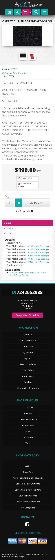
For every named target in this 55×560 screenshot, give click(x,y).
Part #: (6, 69)
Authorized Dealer (24, 185)
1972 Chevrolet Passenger (37, 249)
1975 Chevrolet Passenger (37, 259)
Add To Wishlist (23, 211)
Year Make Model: (16, 246)
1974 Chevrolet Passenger (37, 255)
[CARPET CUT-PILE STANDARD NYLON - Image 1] (23, 55)
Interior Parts (15, 272)
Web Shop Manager (18, 556)
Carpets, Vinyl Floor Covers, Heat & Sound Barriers (27, 273)
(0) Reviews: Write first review (14, 73)
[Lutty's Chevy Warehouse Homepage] (31, 5)
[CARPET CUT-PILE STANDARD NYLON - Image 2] (32, 56)
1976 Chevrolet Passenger (37, 262)
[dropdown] (44, 12)
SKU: (5, 76)
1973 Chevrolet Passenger (37, 252)
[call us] (9, 12)
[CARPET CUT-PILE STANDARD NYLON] (27, 36)
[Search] (36, 12)
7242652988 (30, 292)
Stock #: (11, 242)
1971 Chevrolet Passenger (37, 246)
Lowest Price (26, 178)
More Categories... (28, 507)
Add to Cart (36, 203)
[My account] (17, 12)
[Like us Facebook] (26, 524)
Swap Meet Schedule (27, 315)
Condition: (12, 265)
